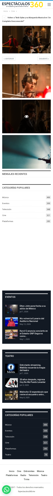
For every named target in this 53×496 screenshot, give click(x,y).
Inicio (11, 471)
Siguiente (43, 59)
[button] (6, 489)
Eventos (5, 203)
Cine (4, 215)
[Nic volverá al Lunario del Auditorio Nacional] (11, 322)
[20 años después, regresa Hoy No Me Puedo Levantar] (11, 382)
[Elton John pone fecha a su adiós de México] (11, 309)
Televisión (6, 209)
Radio (23, 475)
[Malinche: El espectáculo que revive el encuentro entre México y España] (11, 395)
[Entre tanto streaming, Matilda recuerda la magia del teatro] (11, 368)
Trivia (26, 479)
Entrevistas (29, 471)
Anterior (9, 59)
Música (5, 197)
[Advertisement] (26, 255)
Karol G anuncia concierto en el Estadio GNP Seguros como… (34, 333)
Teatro (8, 454)
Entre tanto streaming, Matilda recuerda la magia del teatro (32, 367)
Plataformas (7, 221)
